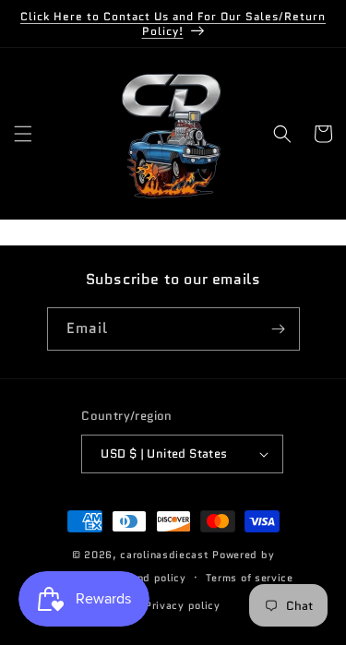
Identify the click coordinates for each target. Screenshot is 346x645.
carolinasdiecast (164, 554)
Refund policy (149, 577)
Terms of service (249, 577)
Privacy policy (183, 605)
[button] (23, 133)
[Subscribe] (278, 329)
